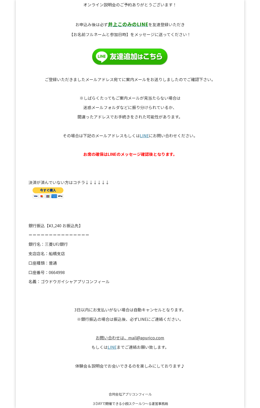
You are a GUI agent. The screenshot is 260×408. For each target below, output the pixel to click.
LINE (144, 135)
